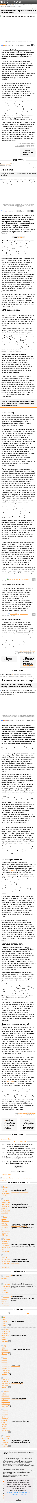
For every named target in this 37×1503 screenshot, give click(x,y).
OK (18, 1499)
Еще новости (18, 1167)
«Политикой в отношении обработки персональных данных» (18, 1493)
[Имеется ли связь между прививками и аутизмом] (6, 1301)
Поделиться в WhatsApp (10, 2)
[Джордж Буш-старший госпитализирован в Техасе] (6, 1191)
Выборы (21, 237)
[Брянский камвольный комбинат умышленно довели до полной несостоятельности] (6, 1336)
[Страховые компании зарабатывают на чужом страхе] (6, 1383)
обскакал (12, 871)
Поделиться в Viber (13, 2)
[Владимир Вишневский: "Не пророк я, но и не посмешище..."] (6, 1288)
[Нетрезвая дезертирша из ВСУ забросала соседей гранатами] (6, 1441)
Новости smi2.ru (5, 1139)
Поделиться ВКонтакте (1, 2)
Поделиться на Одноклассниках (7, 2)
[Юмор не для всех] (6, 1278)
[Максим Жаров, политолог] (17, 614)
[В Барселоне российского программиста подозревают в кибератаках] (6, 1261)
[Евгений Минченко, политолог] (17, 579)
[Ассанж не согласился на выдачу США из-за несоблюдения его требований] (6, 1245)
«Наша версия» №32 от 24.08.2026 (26, 651)
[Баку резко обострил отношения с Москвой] (6, 1350)
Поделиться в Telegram (16, 2)
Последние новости (18, 1141)
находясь (10, 1081)
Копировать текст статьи (19, 2)
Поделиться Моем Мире (4, 2)
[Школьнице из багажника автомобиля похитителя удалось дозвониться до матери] (6, 1206)
